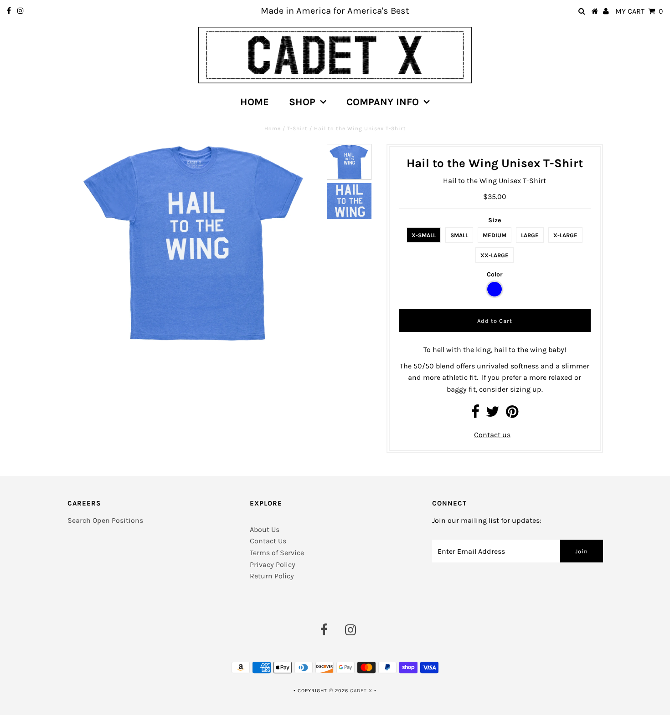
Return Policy (272, 576)
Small (459, 235)
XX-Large (494, 255)
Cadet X (361, 691)
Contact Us (268, 540)
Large (530, 235)
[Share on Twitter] (493, 414)
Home (254, 102)
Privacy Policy (272, 564)
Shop (302, 102)
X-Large (565, 235)
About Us (264, 529)
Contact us (492, 434)
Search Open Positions (105, 520)
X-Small (424, 235)
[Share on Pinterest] (512, 414)
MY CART (639, 11)
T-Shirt (297, 128)
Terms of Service (277, 552)
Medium (494, 235)
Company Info (382, 102)
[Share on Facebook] (475, 414)
